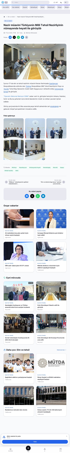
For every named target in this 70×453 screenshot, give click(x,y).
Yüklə (35, 441)
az (65, 2)
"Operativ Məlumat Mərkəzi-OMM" (16, 96)
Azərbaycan (53, 83)
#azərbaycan (23, 167)
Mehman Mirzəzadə (31, 33)
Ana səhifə (6, 7)
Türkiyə (28, 86)
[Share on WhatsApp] (18, 37)
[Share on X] (14, 37)
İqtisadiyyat (33, 7)
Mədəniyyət (51, 7)
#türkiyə (14, 167)
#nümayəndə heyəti (34, 167)
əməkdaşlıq (54, 106)
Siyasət (25, 7)
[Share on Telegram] (22, 37)
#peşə (62, 167)
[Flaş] (28, 448)
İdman (42, 7)
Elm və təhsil (11, 16)
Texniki (6, 89)
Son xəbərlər (15, 7)
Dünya (59, 7)
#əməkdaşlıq (46, 167)
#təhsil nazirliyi (9, 170)
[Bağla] (67, 436)
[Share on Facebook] (10, 37)
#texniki (55, 167)
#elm (17, 170)
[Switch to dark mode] (61, 2)
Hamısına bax (61, 350)
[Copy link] (26, 37)
